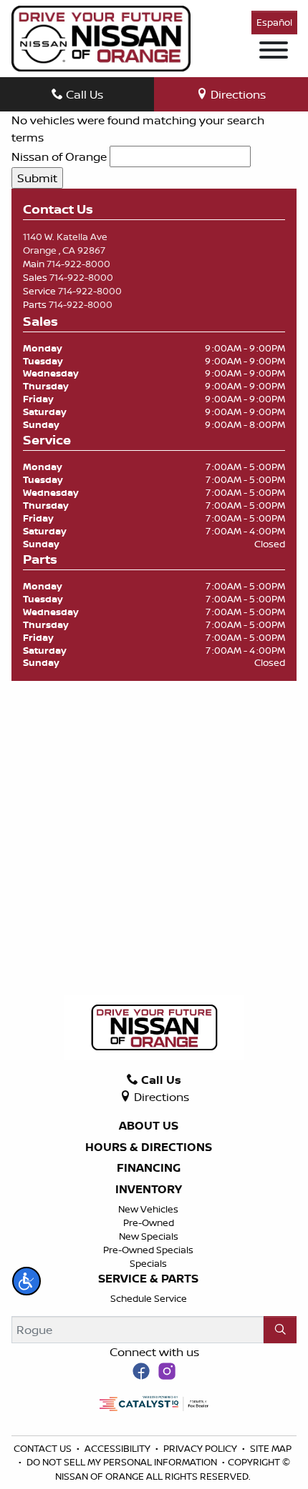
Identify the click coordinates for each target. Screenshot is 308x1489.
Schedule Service (148, 1298)
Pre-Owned (148, 1222)
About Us (148, 1126)
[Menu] (274, 52)
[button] (26, 1281)
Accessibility (119, 1448)
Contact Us (44, 1448)
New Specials (148, 1236)
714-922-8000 (78, 263)
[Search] (280, 1329)
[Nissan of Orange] (101, 37)
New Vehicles (148, 1208)
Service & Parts (148, 1279)
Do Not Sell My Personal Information (123, 1461)
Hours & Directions (148, 1147)
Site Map (271, 1448)
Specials (148, 1263)
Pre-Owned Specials (148, 1249)
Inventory (148, 1189)
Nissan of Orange (59, 156)
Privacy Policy (201, 1448)
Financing (149, 1168)
